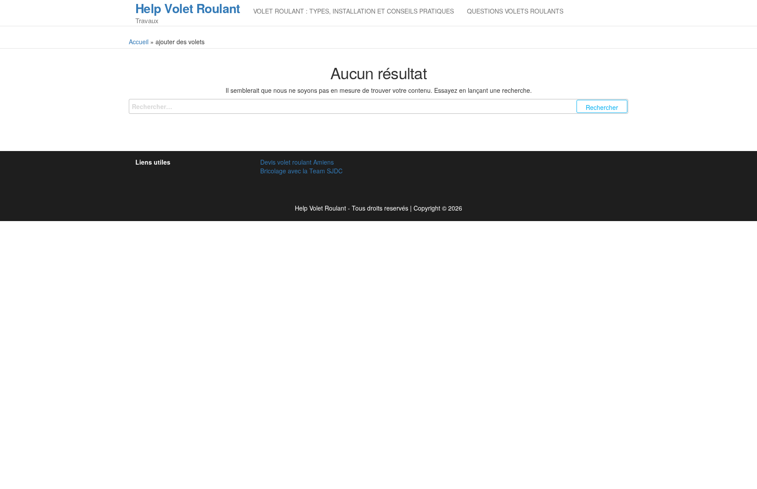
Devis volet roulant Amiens (297, 162)
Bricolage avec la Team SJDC (301, 170)
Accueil (139, 41)
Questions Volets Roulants (515, 11)
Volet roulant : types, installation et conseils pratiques (353, 11)
